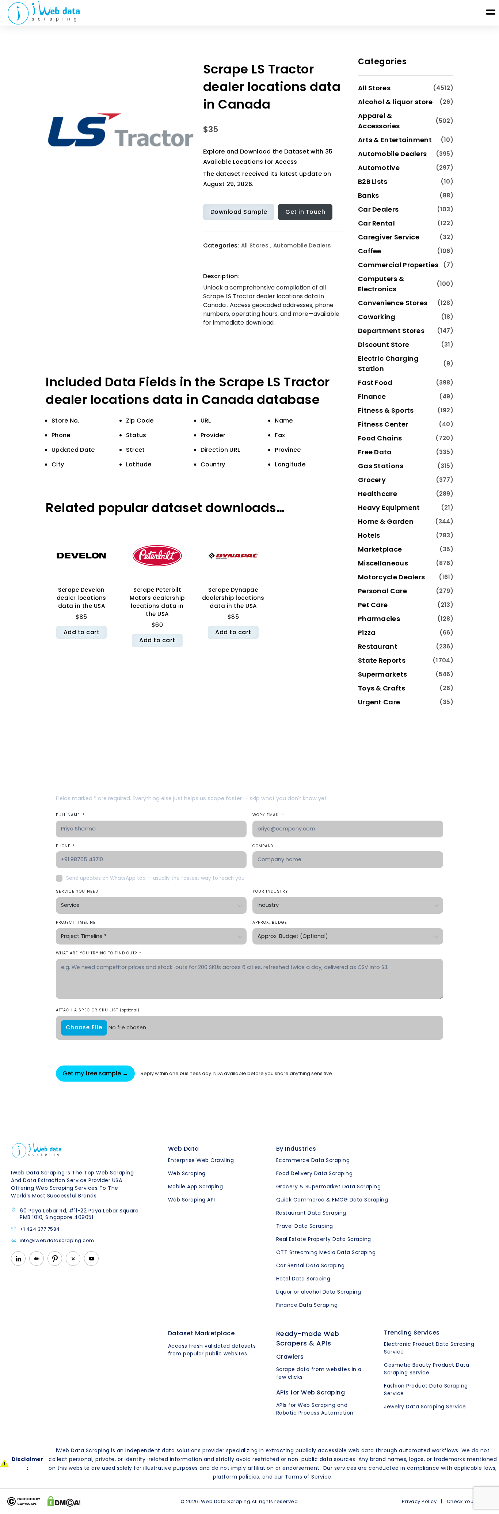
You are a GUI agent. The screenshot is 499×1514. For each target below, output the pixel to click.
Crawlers (290, 1356)
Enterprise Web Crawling (201, 1160)
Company (263, 846)
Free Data (375, 452)
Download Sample (238, 212)
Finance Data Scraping (307, 1305)
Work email (268, 815)
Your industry (270, 891)
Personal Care (382, 590)
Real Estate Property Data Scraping (323, 1239)
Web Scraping (187, 1173)
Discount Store (383, 344)
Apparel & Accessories (379, 120)
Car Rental (376, 223)
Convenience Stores (392, 302)
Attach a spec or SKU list (97, 1010)
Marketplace (380, 549)
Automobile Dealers (302, 245)
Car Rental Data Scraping (310, 1265)
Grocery (372, 479)
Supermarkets (382, 674)
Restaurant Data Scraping (311, 1212)
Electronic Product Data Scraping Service (429, 1347)
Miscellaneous (383, 563)
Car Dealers (378, 209)
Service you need (77, 891)
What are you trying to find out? (98, 953)
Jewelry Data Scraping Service (425, 1406)
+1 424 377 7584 (40, 1229)
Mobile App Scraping (195, 1186)
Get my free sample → (95, 1073)
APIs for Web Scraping (310, 1392)
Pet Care (373, 604)
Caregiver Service (388, 237)
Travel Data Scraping (304, 1226)
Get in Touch (305, 212)
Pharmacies (379, 618)
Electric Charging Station (388, 363)
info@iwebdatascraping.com (57, 1241)
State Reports (381, 660)
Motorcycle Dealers (391, 577)
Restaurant (377, 646)
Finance (372, 396)
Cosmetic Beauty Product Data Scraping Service (426, 1368)
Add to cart (82, 632)
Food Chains (380, 438)
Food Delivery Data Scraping (314, 1173)
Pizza (367, 632)
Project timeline (76, 922)
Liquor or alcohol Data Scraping (318, 1291)
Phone (65, 846)
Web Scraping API (191, 1199)
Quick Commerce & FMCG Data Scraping (332, 1199)
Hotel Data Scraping (303, 1278)
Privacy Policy (419, 1501)
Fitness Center (383, 424)
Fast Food (375, 382)
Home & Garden (386, 521)
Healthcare (377, 493)
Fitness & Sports (386, 410)
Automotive (379, 167)
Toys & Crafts (381, 688)
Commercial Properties (398, 264)
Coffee (369, 251)
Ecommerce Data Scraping (313, 1160)
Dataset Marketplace (201, 1333)
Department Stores (391, 330)
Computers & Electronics (381, 284)
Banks (368, 195)
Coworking (377, 316)
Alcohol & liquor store (395, 101)
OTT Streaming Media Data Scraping (326, 1252)
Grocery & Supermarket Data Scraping (328, 1186)
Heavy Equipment (389, 507)
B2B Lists (373, 181)
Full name (70, 815)
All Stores (254, 245)
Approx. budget (270, 922)
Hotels (369, 535)
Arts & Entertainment (395, 139)
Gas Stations (381, 465)
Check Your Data (468, 1501)
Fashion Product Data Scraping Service (426, 1389)
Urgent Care (379, 702)
